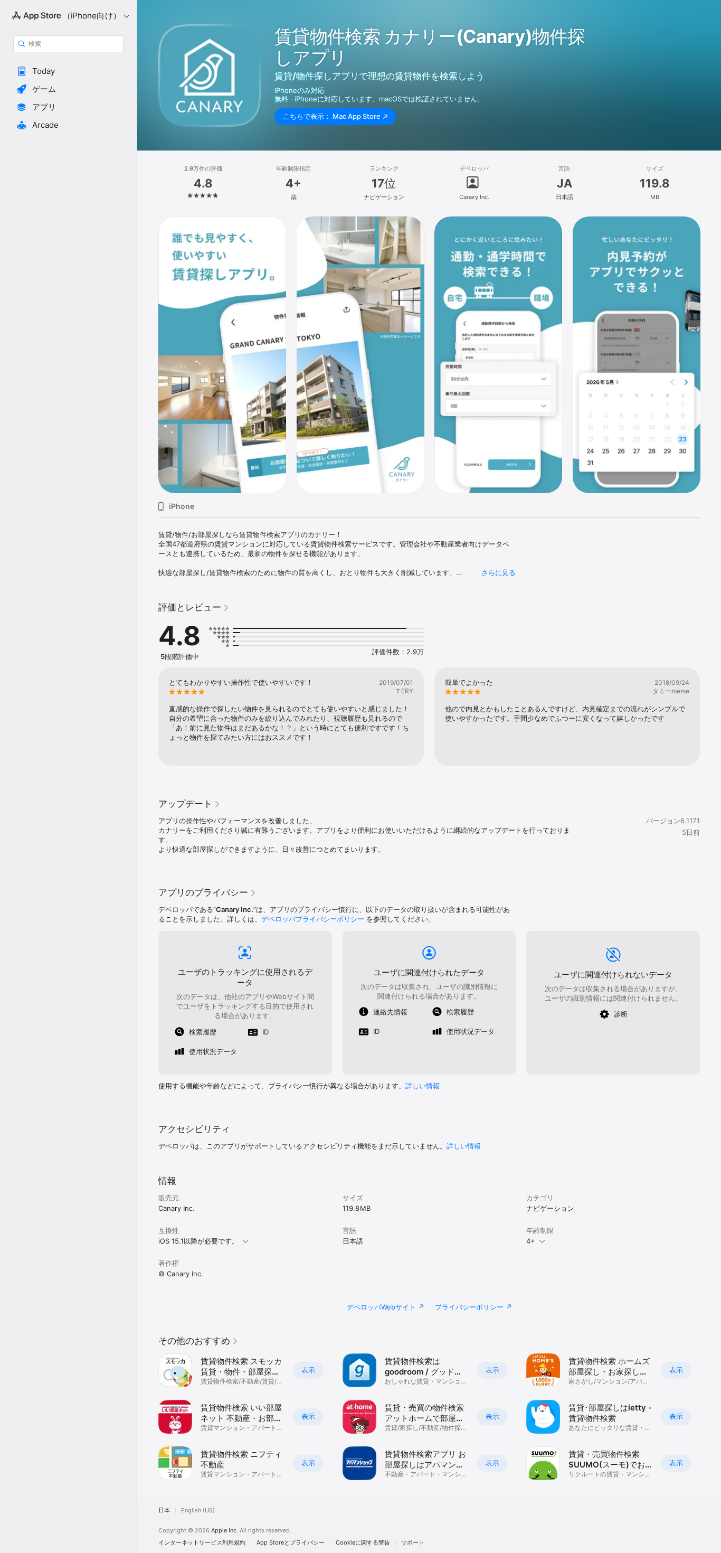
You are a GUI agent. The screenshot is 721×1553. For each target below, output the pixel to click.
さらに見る (498, 572)
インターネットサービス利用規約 (201, 1543)
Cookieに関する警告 (363, 1543)
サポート (412, 1543)
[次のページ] (710, 355)
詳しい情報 (422, 1085)
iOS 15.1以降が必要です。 (198, 1241)
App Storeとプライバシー (291, 1543)
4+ (530, 1241)
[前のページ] (147, 355)
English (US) (198, 1510)
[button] (68, 71)
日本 (164, 1510)
